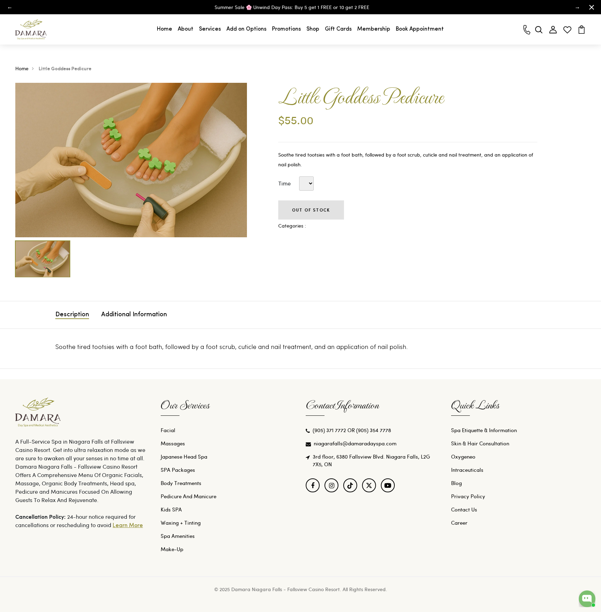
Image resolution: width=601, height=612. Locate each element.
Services (210, 29)
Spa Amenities (178, 535)
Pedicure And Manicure (188, 496)
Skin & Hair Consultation (480, 443)
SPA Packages (178, 469)
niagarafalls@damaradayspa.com (355, 443)
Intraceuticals (467, 469)
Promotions (286, 29)
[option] (131, 160)
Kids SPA (171, 509)
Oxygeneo (463, 456)
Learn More (128, 525)
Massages (173, 443)
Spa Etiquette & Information (484, 430)
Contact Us (464, 509)
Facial (168, 430)
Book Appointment (420, 29)
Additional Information (134, 315)
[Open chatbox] (587, 598)
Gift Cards (338, 29)
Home (164, 29)
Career (459, 522)
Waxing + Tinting (181, 522)
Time (284, 183)
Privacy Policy (468, 496)
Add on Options (246, 29)
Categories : (292, 225)
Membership (373, 29)
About (185, 29)
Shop (312, 29)
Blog (456, 482)
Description (72, 315)
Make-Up (172, 549)
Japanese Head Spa (184, 456)
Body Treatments (181, 482)
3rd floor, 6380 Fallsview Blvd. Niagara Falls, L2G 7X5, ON (371, 460)
